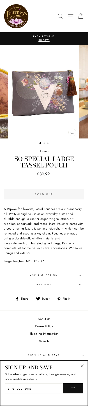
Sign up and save (44, 355)
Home (43, 151)
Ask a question (44, 275)
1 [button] (40, 143)
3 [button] (48, 144)
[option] (44, 39)
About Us (44, 319)
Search (44, 341)
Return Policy (44, 326)
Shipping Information (44, 333)
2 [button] (45, 144)
